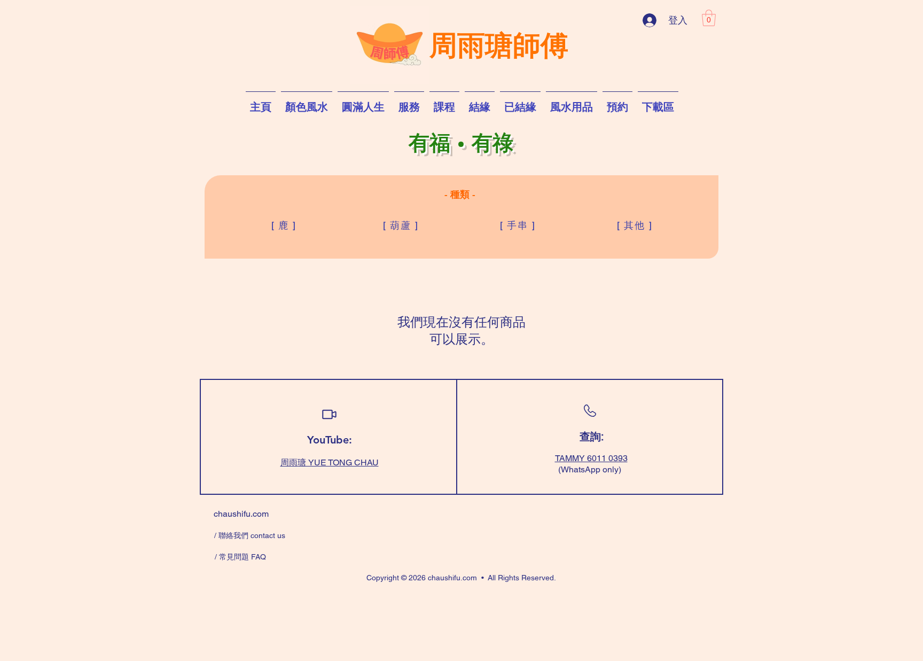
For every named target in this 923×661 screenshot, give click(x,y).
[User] (329, 414)
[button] (709, 18)
